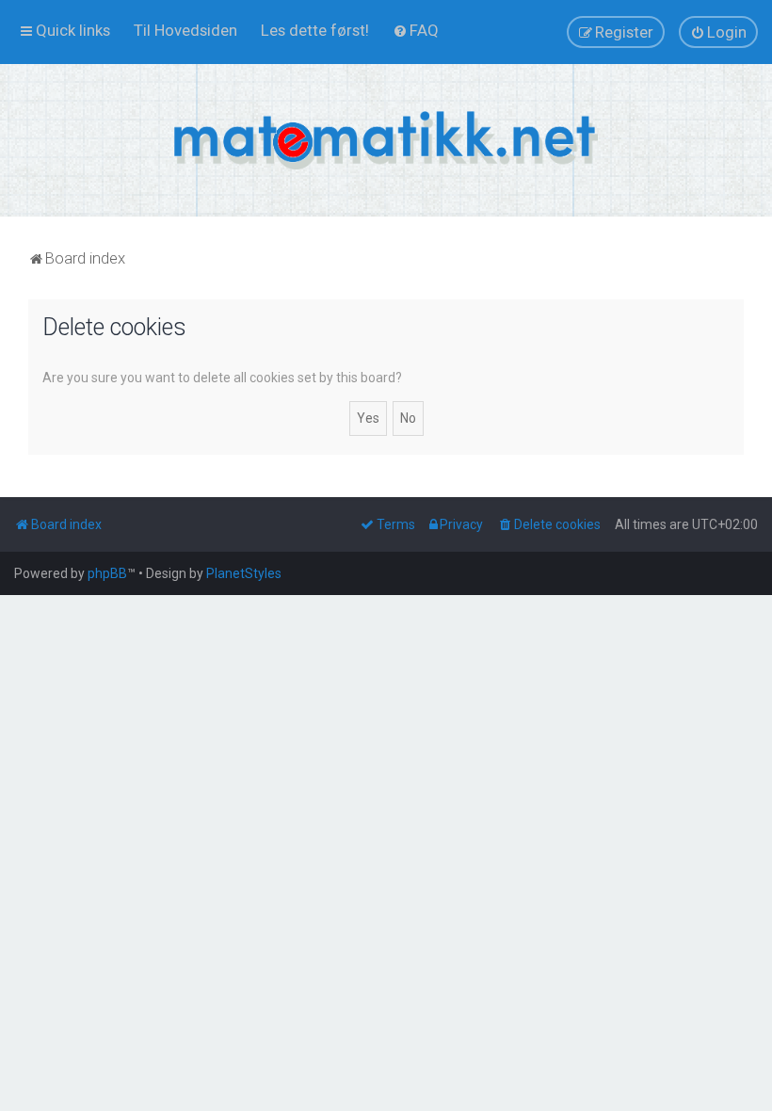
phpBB (107, 573)
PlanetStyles (243, 573)
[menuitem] (185, 30)
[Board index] (386, 140)
